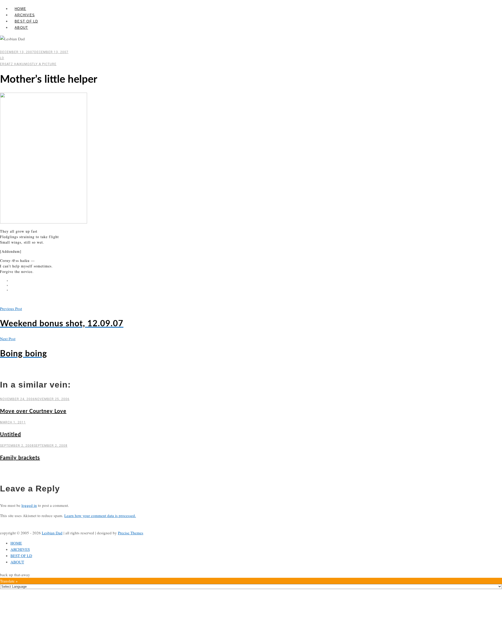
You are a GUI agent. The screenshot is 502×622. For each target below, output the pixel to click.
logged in (29, 505)
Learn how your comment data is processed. (100, 515)
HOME (20, 9)
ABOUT (21, 28)
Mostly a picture (40, 64)
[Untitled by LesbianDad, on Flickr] (43, 222)
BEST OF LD (26, 21)
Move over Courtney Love (33, 411)
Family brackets (20, 458)
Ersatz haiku (12, 64)
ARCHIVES (25, 15)
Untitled (10, 434)
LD (2, 58)
